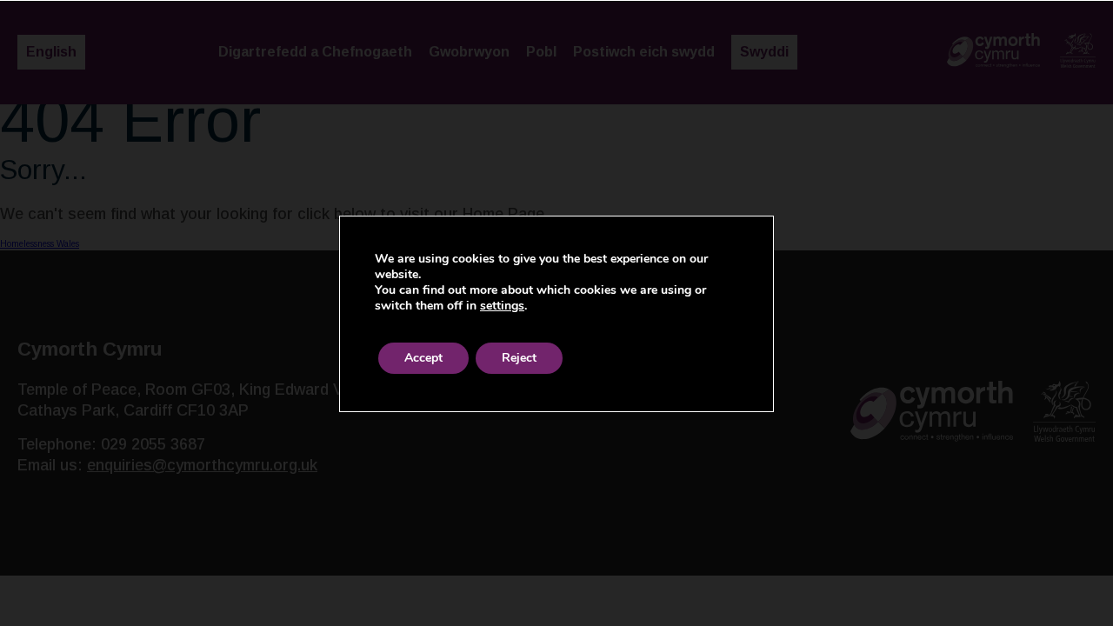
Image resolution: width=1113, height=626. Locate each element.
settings (502, 306)
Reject (519, 358)
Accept (423, 358)
